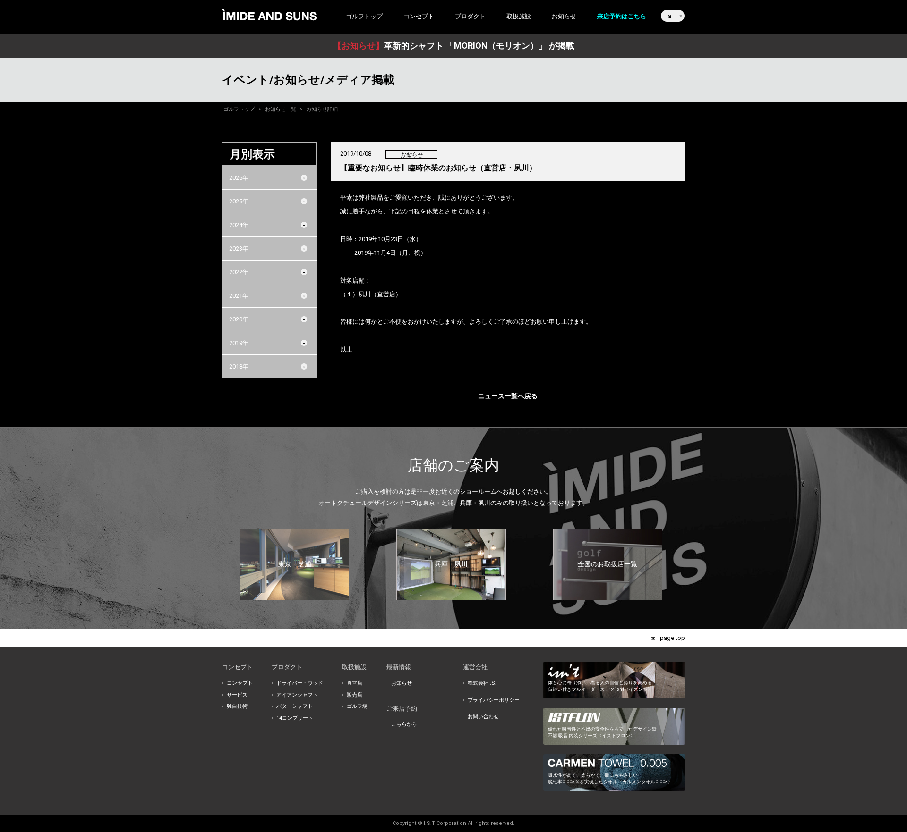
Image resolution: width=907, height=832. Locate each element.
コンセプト (240, 683)
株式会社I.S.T (484, 683)
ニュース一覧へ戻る (508, 396)
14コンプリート (294, 718)
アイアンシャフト (297, 695)
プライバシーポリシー (494, 700)
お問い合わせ (483, 717)
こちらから (404, 724)
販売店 (354, 695)
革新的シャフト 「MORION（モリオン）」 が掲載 (453, 45)
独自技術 (237, 706)
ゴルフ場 (357, 706)
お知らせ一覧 (280, 109)
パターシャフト (294, 706)
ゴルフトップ (364, 16)
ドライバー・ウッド (299, 683)
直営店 (354, 683)
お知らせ (564, 16)
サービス (237, 695)
